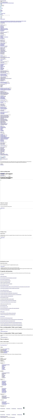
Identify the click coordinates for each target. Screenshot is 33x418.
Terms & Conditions (3, 417)
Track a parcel (2, 174)
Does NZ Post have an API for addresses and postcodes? (8, 313)
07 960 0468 (4, 350)
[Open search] (1, 4)
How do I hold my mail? (3, 305)
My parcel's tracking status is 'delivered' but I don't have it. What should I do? (10, 294)
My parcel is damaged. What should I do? (6, 291)
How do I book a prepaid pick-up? (5, 279)
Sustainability (4, 382)
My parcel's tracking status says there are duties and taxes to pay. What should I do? (11, 319)
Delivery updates (4, 401)
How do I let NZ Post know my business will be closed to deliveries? (9, 308)
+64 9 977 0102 (7, 348)
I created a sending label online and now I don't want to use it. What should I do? (11, 325)
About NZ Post (4, 388)
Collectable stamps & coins (5, 397)
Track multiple (2, 175)
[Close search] (1, 16)
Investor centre (4, 383)
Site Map (6, 416)
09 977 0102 (5, 349)
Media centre (4, 389)
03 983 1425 (5, 352)
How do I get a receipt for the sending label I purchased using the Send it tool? (11, 322)
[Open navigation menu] (1, 2)
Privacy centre (4, 392)
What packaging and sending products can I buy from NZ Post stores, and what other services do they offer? (15, 286)
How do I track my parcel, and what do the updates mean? (8, 300)
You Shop (3, 367)
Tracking (3, 368)
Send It (3, 366)
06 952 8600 (7, 351)
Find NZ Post (4, 365)
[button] (16, 276)
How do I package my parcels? (4, 285)
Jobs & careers (4, 396)
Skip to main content (3, 0)
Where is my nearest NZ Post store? (5, 282)
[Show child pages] (4, 23)
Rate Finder (3, 375)
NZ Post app (4, 369)
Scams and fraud (4, 398)
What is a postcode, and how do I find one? (6, 283)
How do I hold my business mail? (4, 309)
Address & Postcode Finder (6, 364)
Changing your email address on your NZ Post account (7, 314)
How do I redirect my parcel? (4, 297)
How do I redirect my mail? (4, 306)
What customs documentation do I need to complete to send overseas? (9, 288)
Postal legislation (4, 384)
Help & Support (2, 416)
